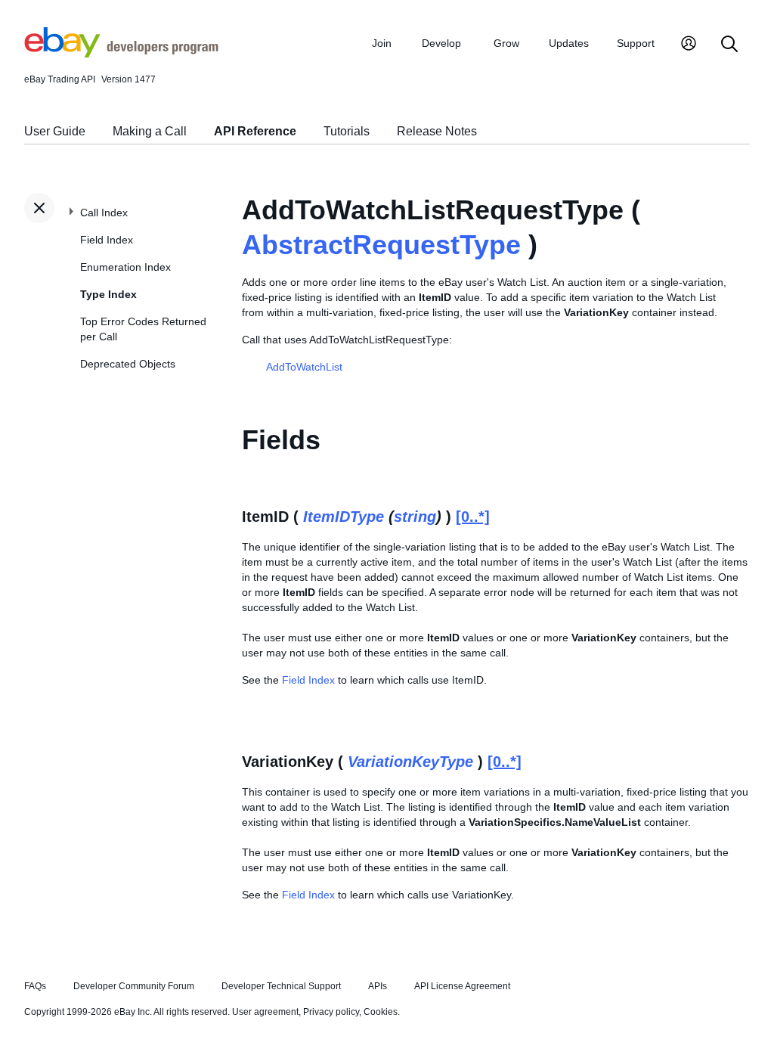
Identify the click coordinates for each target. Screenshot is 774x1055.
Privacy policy (331, 1012)
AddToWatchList (304, 367)
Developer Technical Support (281, 986)
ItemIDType (343, 516)
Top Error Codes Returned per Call (143, 329)
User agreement (265, 1012)
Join (382, 43)
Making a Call (150, 131)
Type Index (108, 294)
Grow (506, 43)
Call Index (104, 212)
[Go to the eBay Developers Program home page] (121, 54)
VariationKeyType (410, 761)
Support (636, 43)
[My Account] (688, 45)
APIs (377, 986)
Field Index (106, 240)
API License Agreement (462, 986)
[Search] (729, 45)
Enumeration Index (125, 267)
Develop (441, 43)
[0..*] (473, 516)
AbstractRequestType (381, 244)
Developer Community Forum (133, 986)
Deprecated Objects (127, 364)
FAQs (35, 986)
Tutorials (347, 131)
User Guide (54, 131)
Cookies (381, 1012)
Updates (569, 43)
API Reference (255, 131)
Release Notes (437, 131)
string (415, 516)
